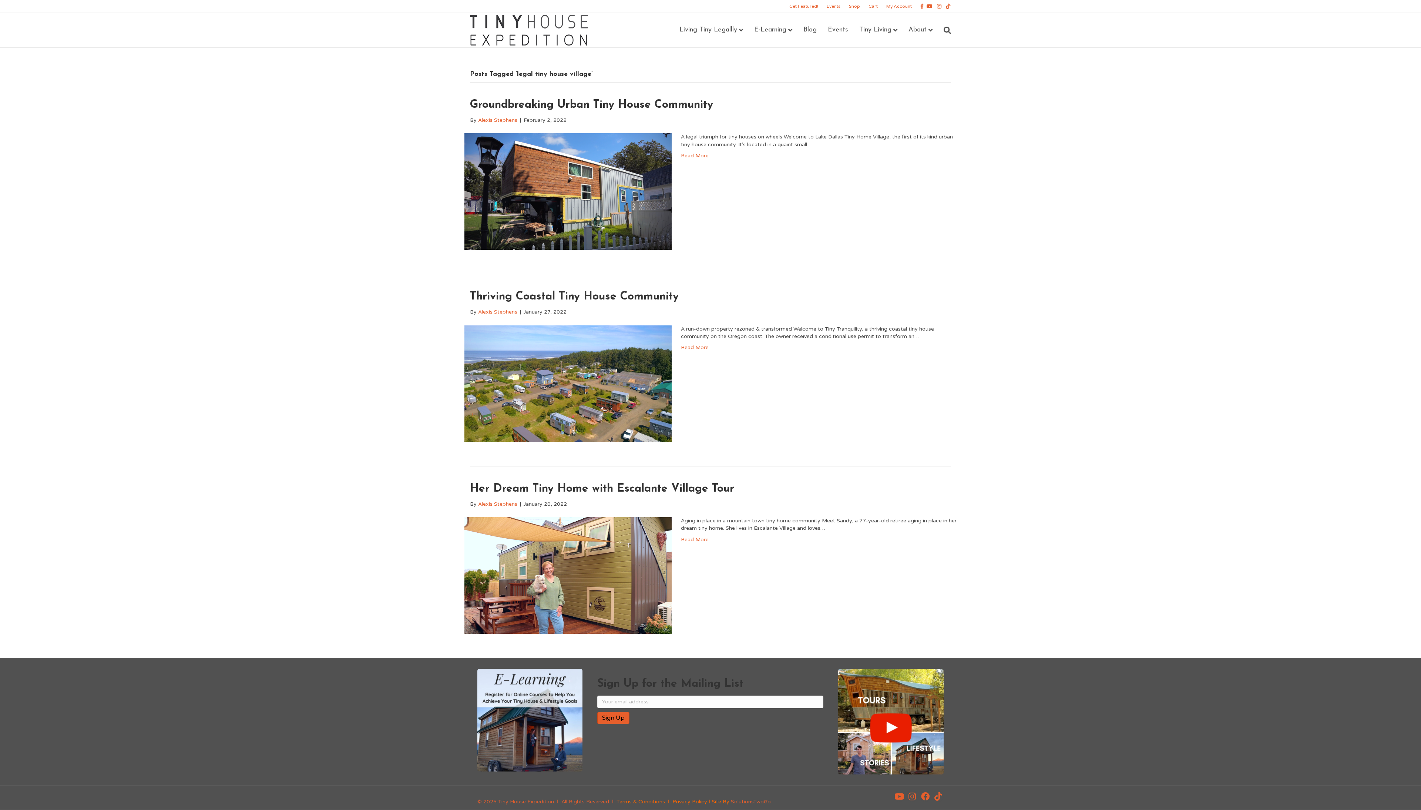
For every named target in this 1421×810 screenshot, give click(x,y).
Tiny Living (875, 30)
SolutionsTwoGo (751, 802)
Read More (695, 156)
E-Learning (770, 30)
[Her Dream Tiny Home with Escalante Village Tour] (568, 575)
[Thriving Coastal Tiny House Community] (568, 383)
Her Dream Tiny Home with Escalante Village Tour (602, 489)
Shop (854, 6)
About (917, 30)
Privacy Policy (689, 802)
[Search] (944, 30)
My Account (899, 6)
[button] (899, 796)
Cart (873, 6)
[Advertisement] (683, 754)
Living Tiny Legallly (708, 30)
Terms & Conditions (641, 802)
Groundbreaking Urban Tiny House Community (591, 105)
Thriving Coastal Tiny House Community (574, 296)
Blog (810, 30)
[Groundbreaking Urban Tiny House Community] (568, 191)
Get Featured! (803, 6)
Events (833, 6)
